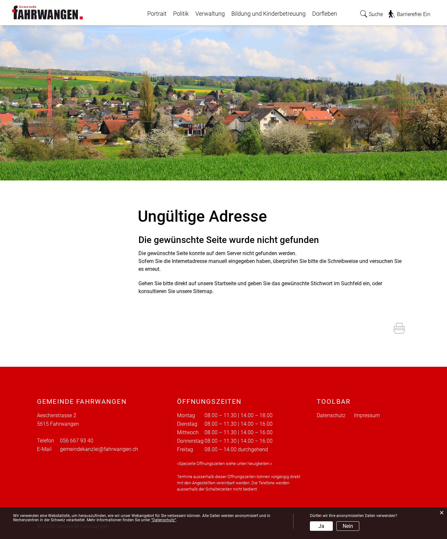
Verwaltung (210, 13)
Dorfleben (324, 13)
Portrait (157, 13)
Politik (181, 13)
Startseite (225, 283)
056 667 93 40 (76, 440)
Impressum (367, 415)
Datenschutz (331, 415)
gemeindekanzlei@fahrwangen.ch (99, 449)
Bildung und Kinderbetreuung (268, 13)
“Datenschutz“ (163, 520)
